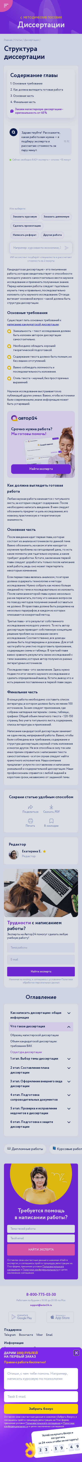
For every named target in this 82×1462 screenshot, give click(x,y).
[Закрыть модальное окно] (76, 1353)
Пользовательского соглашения (43, 1423)
